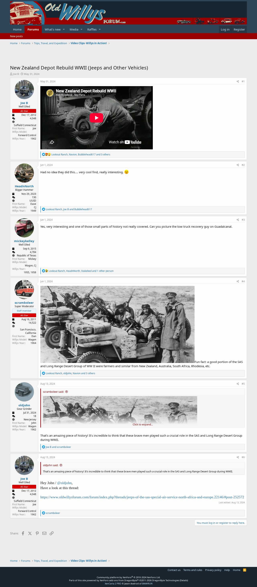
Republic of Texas (26, 255)
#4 (243, 281)
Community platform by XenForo (128, 577)
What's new (53, 29)
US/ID (33, 200)
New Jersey (30, 419)
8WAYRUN (147, 583)
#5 (243, 383)
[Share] (237, 81)
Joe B (16, 74)
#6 (243, 457)
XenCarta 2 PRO (113, 583)
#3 (243, 219)
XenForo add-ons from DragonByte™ (119, 580)
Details (183, 580)
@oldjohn (64, 483)
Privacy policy (213, 570)
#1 (243, 81)
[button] (64, 29)
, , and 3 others (80, 154)
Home (17, 29)
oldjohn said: (50, 465)
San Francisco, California (28, 331)
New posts (16, 36)
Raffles (92, 29)
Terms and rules (192, 570)
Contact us (174, 570)
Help (227, 570)
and (58, 447)
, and (69, 209)
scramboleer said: (53, 391)
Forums (33, 29)
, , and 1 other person (81, 271)
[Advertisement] (83, 55)
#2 (243, 165)
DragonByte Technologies (165, 580)
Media (74, 29)
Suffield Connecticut (25, 125)
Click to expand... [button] (143, 424)
